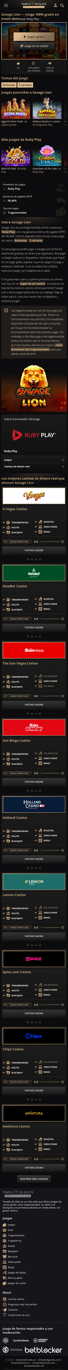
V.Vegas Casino (15, 509)
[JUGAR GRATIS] (15, 108)
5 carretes (25, 85)
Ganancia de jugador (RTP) (17, 196)
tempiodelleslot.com (44, 1362)
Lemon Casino (14, 895)
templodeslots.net (34, 1365)
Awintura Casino (16, 1126)
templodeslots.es (20, 1362)
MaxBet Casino (15, 586)
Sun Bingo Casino (16, 740)
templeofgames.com (49, 1359)
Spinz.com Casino (17, 972)
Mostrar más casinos (34, 1178)
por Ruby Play (30, 19)
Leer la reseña (50, 69)
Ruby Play (8, 232)
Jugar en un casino (32, 283)
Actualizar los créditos (34, 69)
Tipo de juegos (11, 208)
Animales (9, 85)
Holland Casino (15, 818)
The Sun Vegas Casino (20, 663)
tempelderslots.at (25, 1359)
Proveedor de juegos (14, 184)
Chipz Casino (13, 1049)
